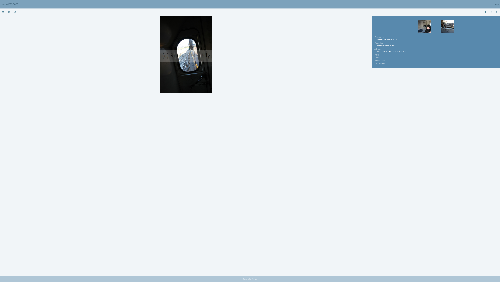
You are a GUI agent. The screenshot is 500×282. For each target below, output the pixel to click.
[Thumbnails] (485, 11)
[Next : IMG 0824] (496, 11)
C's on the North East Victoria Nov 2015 (391, 51)
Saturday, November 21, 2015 (387, 40)
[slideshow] (9, 11)
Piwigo (254, 279)
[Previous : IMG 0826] (491, 11)
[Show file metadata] (14, 11)
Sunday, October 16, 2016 (385, 45)
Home (4, 4)
